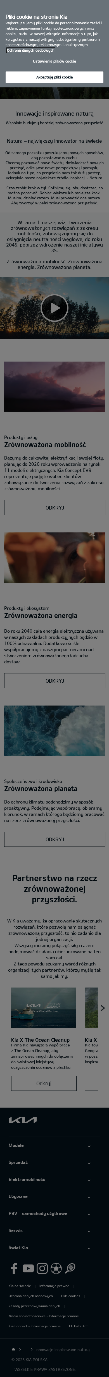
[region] (54, 43)
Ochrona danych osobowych (30, 50)
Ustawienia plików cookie (54, 61)
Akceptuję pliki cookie (54, 77)
